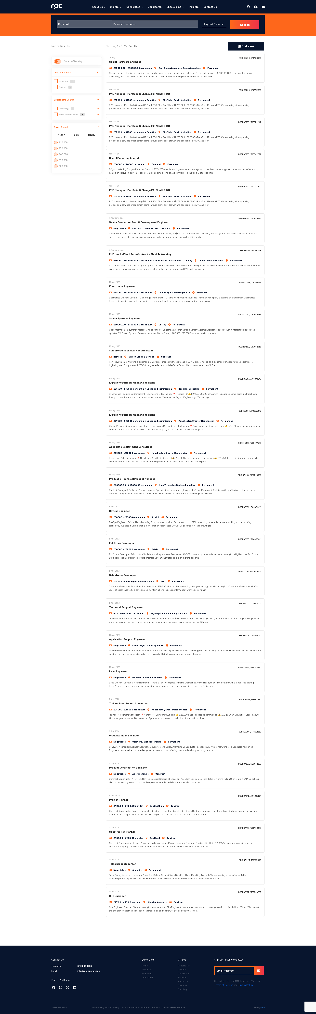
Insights (193, 6)
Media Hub (147, 973)
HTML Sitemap (177, 1007)
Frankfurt (183, 977)
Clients (114, 6)
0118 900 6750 (84, 965)
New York (182, 985)
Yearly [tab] (61, 134)
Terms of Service (223, 984)
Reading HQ (184, 965)
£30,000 (63, 148)
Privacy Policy (245, 984)
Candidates (133, 6)
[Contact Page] (263, 7)
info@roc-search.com (88, 970)
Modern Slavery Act (150, 1007)
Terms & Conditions (130, 1007)
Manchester (184, 973)
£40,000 (63, 154)
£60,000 (63, 166)
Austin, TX (183, 981)
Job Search (155, 6)
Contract (65, 87)
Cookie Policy (97, 1007)
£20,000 (63, 142)
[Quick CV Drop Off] (256, 7)
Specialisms (174, 6)
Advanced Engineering (71, 114)
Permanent (66, 81)
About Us (97, 6)
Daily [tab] (76, 134)
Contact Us (210, 6)
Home (145, 965)
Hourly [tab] (91, 134)
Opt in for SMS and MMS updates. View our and (237, 982)
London (182, 969)
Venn (262, 1007)
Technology (66, 108)
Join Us (165, 1007)
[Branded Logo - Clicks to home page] (56, 7)
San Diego (183, 989)
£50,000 (63, 160)
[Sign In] (248, 7)
